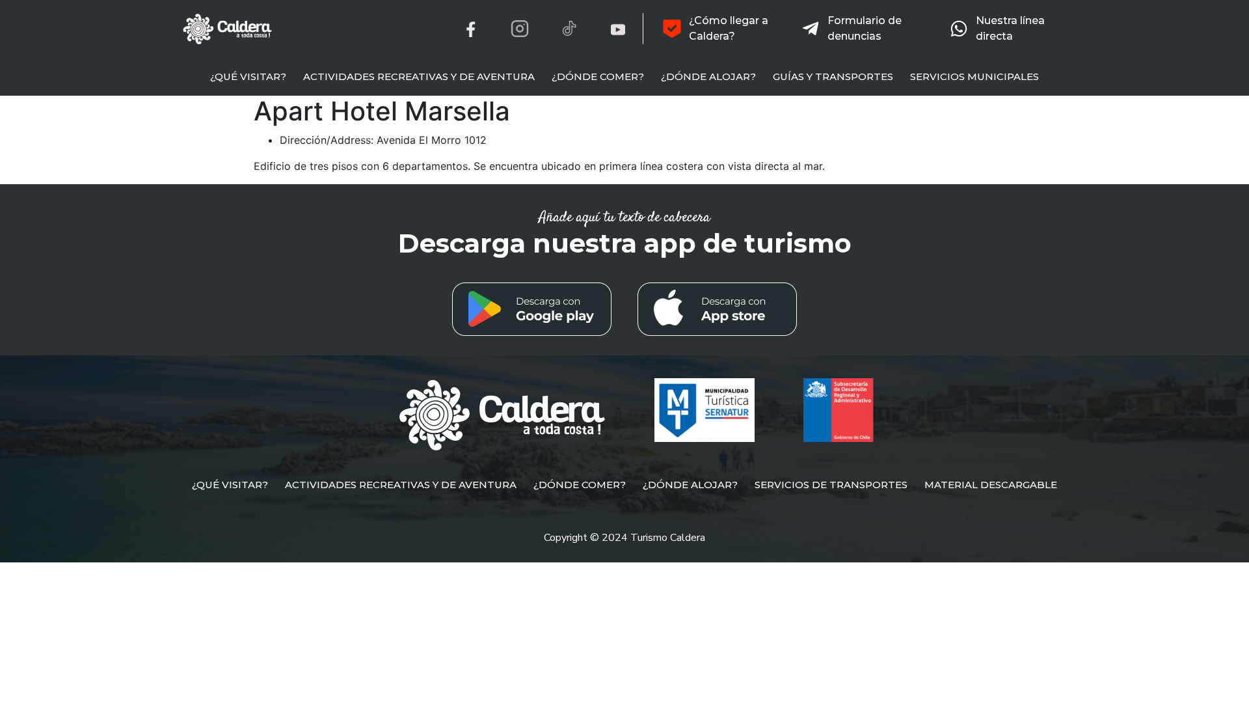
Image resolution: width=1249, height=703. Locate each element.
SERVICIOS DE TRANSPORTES (831, 484)
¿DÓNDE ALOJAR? (708, 76)
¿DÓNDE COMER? (598, 76)
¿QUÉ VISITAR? (248, 76)
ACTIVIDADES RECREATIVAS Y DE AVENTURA (419, 76)
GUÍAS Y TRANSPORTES (833, 76)
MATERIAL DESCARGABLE (990, 484)
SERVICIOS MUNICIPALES (974, 76)
